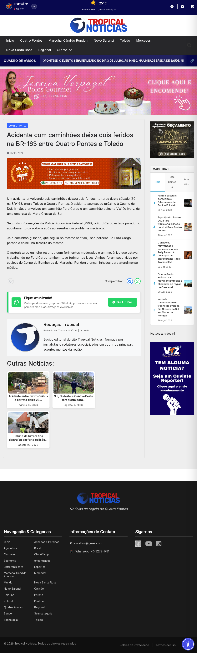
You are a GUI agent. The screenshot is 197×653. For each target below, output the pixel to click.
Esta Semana (172, 181)
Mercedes (143, 40)
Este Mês (186, 182)
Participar (124, 302)
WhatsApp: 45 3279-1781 (92, 551)
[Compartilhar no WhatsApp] (137, 281)
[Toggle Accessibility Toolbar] (188, 644)
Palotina (9, 595)
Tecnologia (11, 619)
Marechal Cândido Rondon (68, 40)
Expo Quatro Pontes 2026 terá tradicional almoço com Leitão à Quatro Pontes (170, 224)
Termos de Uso (166, 645)
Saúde (8, 613)
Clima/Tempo (42, 554)
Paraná (38, 595)
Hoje (157, 181)
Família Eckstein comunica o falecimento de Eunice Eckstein (167, 200)
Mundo (8, 582)
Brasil (37, 548)
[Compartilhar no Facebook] (130, 281)
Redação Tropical (61, 324)
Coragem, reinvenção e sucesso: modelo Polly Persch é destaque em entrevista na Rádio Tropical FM (169, 252)
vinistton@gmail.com (88, 543)
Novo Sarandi (104, 40)
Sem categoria (43, 613)
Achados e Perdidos (46, 542)
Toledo (125, 40)
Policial (8, 601)
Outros (62, 50)
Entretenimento (13, 566)
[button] (69, 50)
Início (10, 40)
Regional (44, 50)
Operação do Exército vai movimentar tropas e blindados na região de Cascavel (170, 281)
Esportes (39, 566)
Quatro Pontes (31, 40)
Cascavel (9, 554)
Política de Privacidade (134, 645)
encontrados (42, 560)
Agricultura (11, 548)
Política (39, 601)
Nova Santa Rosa (19, 50)
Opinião (39, 588)
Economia (10, 560)
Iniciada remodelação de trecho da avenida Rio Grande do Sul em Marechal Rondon (168, 307)
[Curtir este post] (11, 281)
